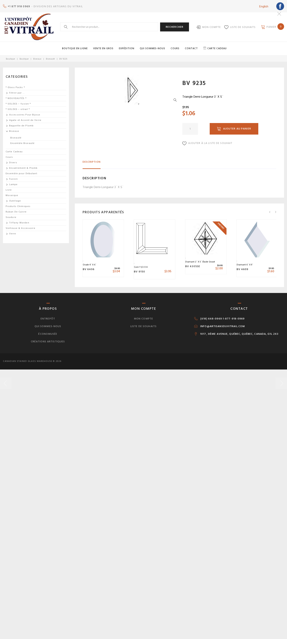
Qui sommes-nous (152, 48)
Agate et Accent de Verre (25, 120)
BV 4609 (243, 269)
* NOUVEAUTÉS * (16, 98)
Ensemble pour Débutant (21, 173)
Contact (191, 48)
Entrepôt (48, 318)
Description (92, 162)
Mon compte (211, 27)
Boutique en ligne (75, 48)
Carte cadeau (217, 48)
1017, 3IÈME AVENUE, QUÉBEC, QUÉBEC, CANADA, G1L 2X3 (239, 334)
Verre (12, 233)
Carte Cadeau (14, 151)
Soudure (11, 217)
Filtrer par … (17, 93)
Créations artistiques (48, 341)
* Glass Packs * (15, 87)
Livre (9, 190)
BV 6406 (89, 269)
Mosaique (12, 195)
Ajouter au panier (237, 128)
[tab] (92, 163)
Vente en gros (103, 48)
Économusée (47, 334)
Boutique (10, 59)
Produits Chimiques (18, 206)
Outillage (15, 201)
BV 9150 (139, 271)
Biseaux (37, 59)
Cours (175, 48)
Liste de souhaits (243, 27)
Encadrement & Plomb (23, 168)
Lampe (13, 184)
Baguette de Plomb (21, 125)
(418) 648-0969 (211, 319)
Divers (13, 162)
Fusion (13, 179)
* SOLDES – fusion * (18, 103)
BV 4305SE (192, 266)
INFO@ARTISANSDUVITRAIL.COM (222, 326)
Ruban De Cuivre (16, 211)
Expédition (126, 48)
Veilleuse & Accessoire (20, 228)
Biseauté (50, 59)
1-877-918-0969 (234, 319)
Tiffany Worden (19, 222)
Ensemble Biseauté (22, 143)
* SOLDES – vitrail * (18, 109)
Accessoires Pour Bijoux (24, 114)
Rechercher (174, 27)
